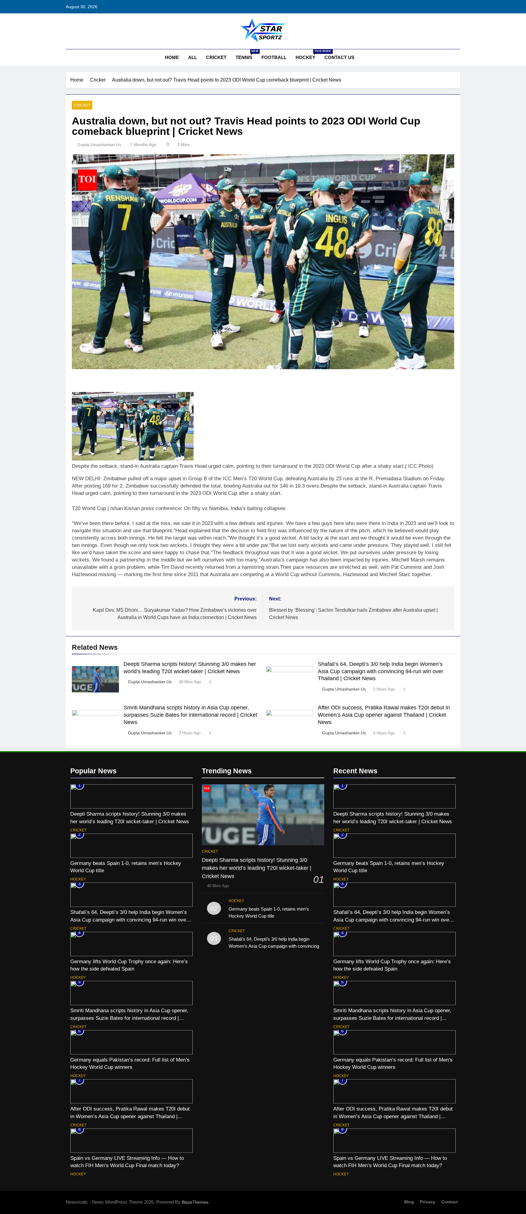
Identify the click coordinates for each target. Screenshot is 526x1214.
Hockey (308, 55)
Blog (409, 1201)
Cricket (216, 57)
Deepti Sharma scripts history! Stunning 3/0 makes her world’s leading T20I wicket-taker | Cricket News (256, 868)
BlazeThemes (195, 1202)
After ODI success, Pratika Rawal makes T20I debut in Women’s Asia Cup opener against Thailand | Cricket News (384, 715)
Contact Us (339, 57)
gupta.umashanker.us (99, 144)
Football (273, 57)
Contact (449, 1201)
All (192, 57)
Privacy (427, 1201)
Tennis (246, 55)
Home (171, 57)
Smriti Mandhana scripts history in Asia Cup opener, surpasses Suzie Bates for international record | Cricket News (190, 715)
